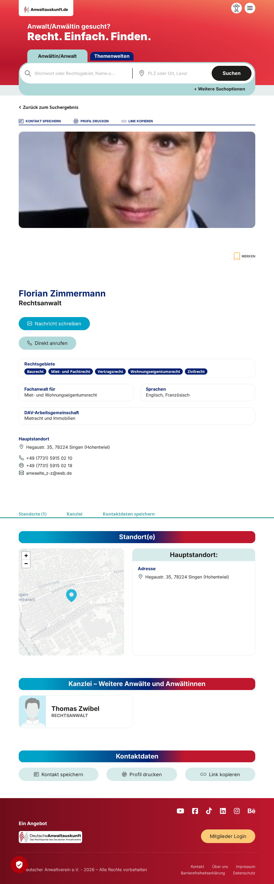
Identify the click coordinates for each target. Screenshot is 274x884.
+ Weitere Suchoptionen (219, 89)
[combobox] (75, 73)
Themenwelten (112, 56)
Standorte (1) (32, 514)
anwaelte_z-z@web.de (49, 473)
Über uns (220, 866)
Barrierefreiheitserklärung (203, 873)
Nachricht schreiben (58, 323)
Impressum (245, 866)
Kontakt (197, 866)
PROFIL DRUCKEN (95, 121)
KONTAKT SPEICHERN (43, 121)
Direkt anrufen (51, 343)
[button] (71, 595)
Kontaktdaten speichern (129, 514)
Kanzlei (74, 514)
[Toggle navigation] (250, 8)
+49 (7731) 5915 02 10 (49, 458)
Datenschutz (244, 873)
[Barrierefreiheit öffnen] (236, 8)
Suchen (232, 73)
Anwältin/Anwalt (57, 56)
